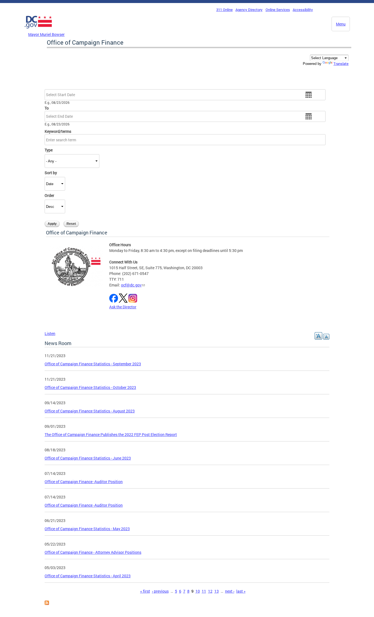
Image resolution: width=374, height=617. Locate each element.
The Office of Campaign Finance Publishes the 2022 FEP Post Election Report (111, 434)
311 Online (224, 9)
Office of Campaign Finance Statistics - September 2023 (93, 363)
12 (210, 591)
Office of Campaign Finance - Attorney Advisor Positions (93, 552)
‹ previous (160, 591)
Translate (341, 63)
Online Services (278, 9)
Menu (341, 24)
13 (216, 591)
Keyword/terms (58, 131)
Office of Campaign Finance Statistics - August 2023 (90, 411)
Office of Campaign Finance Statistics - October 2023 (90, 387)
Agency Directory (249, 9)
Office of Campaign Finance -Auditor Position (84, 481)
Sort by (51, 172)
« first (145, 591)
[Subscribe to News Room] (47, 603)
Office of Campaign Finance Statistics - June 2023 (88, 458)
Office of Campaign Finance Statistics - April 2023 (88, 575)
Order (49, 195)
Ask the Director (122, 306)
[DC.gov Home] (38, 29)
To (47, 108)
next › (229, 591)
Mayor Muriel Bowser (46, 34)
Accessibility (303, 9)
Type (49, 150)
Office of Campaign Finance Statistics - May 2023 (87, 528)
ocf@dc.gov (131, 285)
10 (197, 591)
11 (204, 591)
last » (241, 591)
